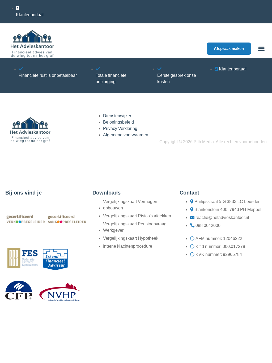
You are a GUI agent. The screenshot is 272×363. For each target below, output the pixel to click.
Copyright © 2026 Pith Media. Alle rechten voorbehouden (213, 142)
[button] (261, 49)
